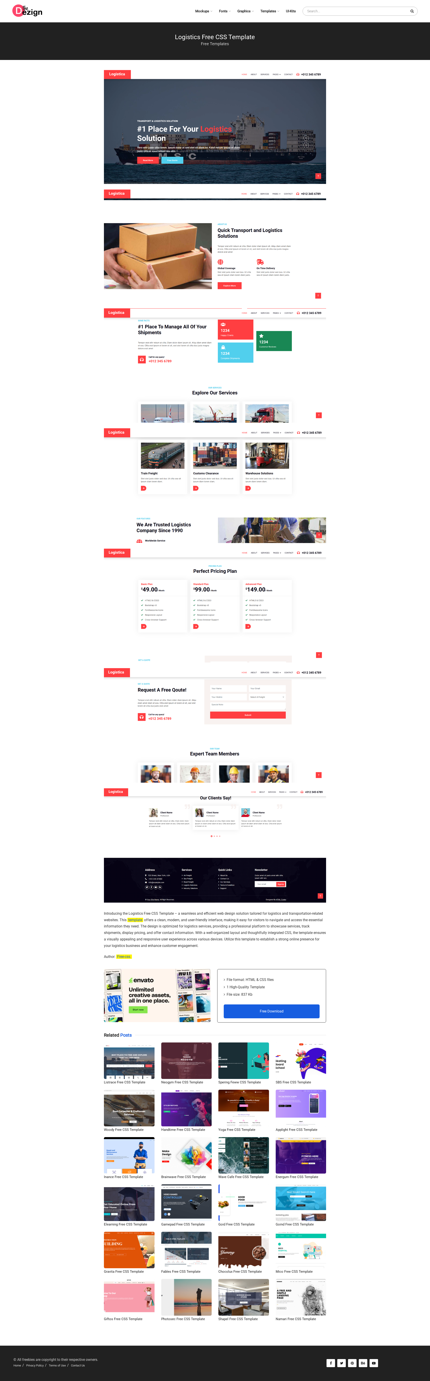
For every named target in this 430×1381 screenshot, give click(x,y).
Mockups (202, 11)
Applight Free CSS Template (296, 1130)
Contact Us (78, 1365)
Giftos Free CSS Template (123, 1319)
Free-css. (124, 957)
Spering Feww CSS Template (239, 1082)
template (135, 920)
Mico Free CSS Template (294, 1272)
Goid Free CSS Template (236, 1224)
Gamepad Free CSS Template (183, 1224)
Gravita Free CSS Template (124, 1272)
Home (17, 1365)
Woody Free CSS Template (124, 1130)
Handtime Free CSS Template (183, 1130)
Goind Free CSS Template (295, 1224)
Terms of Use (57, 1365)
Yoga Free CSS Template (236, 1130)
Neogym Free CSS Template (182, 1082)
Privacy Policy (35, 1365)
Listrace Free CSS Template (124, 1082)
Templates (268, 11)
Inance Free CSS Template (123, 1177)
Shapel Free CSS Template (238, 1319)
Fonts (223, 11)
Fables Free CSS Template (180, 1272)
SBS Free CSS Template (293, 1082)
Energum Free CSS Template (297, 1177)
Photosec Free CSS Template (183, 1319)
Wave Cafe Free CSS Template (241, 1177)
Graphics (244, 11)
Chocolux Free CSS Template (240, 1272)
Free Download (272, 1011)
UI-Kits (291, 11)
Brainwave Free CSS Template (183, 1177)
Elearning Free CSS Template (125, 1224)
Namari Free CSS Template (296, 1319)
